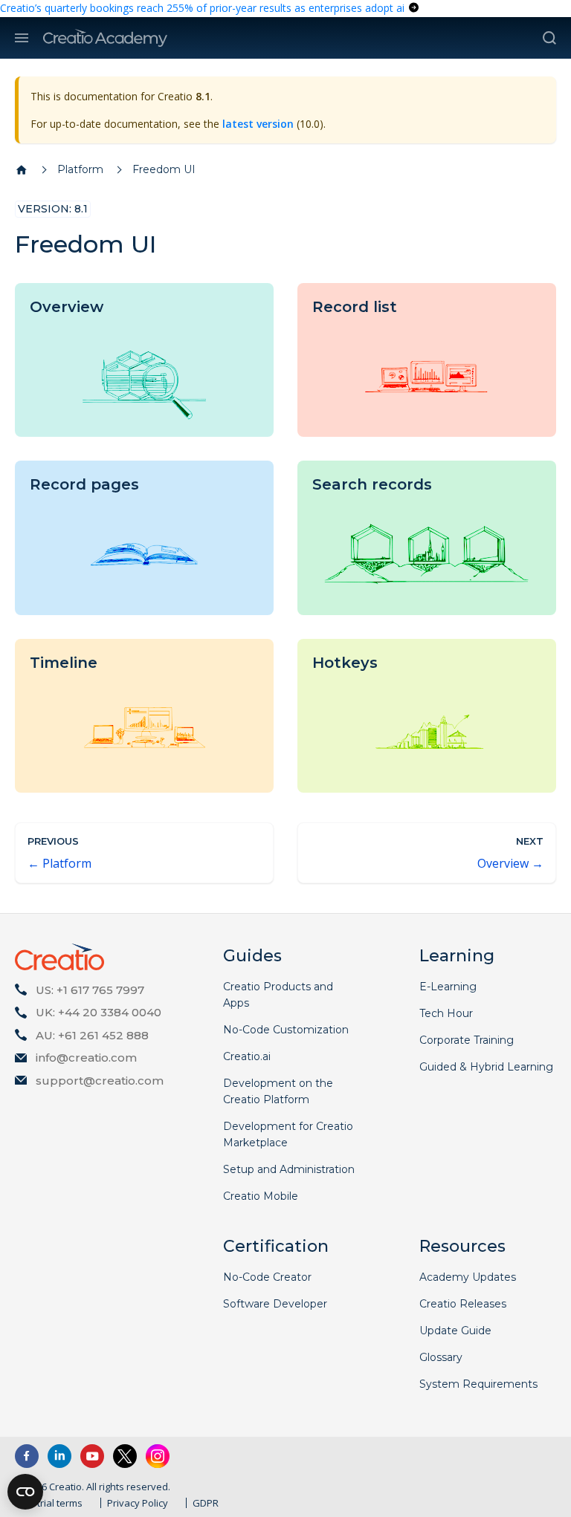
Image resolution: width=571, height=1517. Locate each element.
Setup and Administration (289, 1169)
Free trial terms (49, 1503)
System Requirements (478, 1384)
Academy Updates (467, 1277)
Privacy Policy (137, 1503)
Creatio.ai (247, 1056)
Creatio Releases (462, 1303)
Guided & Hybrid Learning (486, 1066)
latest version (258, 124)
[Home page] (21, 170)
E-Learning (448, 986)
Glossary (440, 1357)
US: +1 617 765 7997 (90, 990)
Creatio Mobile (260, 1196)
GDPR (206, 1503)
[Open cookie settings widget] (25, 1492)
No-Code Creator (267, 1277)
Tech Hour (446, 1013)
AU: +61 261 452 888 (92, 1035)
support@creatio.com (100, 1080)
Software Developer (275, 1303)
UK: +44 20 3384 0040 (98, 1012)
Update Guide (455, 1330)
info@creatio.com (86, 1057)
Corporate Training (466, 1040)
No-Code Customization (286, 1029)
